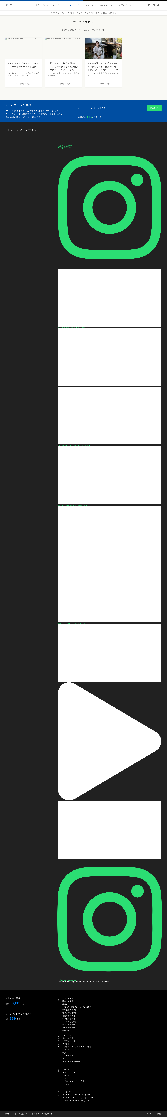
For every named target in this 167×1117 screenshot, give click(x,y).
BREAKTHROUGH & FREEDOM (76, 1007)
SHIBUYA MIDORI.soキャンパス (76, 1101)
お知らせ (66, 1084)
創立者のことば (68, 1041)
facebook (149, 5)
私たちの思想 (67, 1038)
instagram (154, 5)
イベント (66, 1044)
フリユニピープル (69, 1050)
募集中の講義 (67, 1001)
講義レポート (67, 1004)
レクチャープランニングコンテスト (77, 1047)
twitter (158, 5)
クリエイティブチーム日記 (73, 1081)
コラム (65, 1078)
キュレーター (67, 1056)
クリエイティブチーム (71, 1061)
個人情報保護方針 (49, 1114)
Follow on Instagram (66, 980)
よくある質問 (24, 1114)
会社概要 (35, 1114)
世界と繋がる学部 (69, 1013)
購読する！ (154, 108)
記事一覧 (66, 1069)
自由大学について (69, 1035)
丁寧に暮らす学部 (69, 1010)
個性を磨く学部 (68, 1016)
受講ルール (67, 1030)
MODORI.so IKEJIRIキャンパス (76, 1095)
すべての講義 (67, 998)
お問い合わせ (10, 1114)
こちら (89, 117)
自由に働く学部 (68, 1028)
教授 (64, 1053)
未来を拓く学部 (68, 1025)
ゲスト (65, 1059)
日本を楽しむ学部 (69, 1022)
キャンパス (67, 1092)
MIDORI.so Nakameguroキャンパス (78, 1098)
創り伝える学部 (68, 1019)
